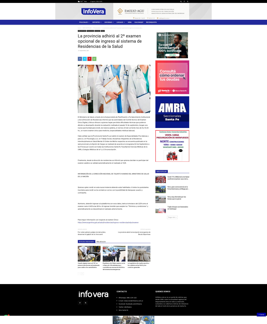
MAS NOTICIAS (87, 28)
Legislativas (131, 260)
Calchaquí (138, 22)
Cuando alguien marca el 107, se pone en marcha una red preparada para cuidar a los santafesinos (88, 265)
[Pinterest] (89, 59)
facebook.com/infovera (134, 304)
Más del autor (101, 241)
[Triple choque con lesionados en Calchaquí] (160, 209)
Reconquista (151, 22)
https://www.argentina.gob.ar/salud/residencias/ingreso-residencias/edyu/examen (108, 222)
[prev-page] (79, 273)
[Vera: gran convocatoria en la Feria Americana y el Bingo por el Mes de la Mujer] (160, 189)
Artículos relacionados (86, 241)
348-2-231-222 (132, 298)
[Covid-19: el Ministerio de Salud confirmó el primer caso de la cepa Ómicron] (160, 179)
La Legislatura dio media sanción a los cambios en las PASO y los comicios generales (138, 265)
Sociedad (108, 22)
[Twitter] (187, 1)
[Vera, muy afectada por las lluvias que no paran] (160, 199)
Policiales (83, 22)
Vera (130, 22)
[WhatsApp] (94, 59)
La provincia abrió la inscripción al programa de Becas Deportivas (134, 233)
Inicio (79, 28)
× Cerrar (261, 314)
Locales (120, 22)
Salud (102, 31)
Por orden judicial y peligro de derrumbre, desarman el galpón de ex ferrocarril (92, 233)
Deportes (96, 22)
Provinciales (96, 28)
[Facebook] (184, 1)
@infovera (128, 307)
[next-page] (82, 273)
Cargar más (171, 217)
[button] (181, 1)
